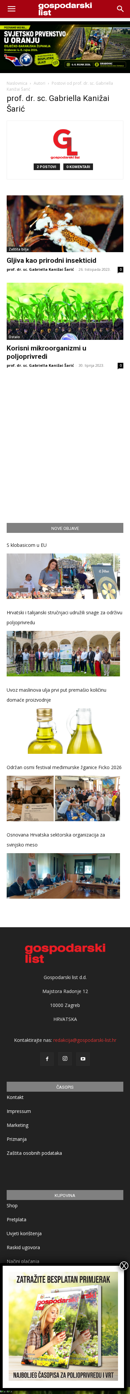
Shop (12, 1205)
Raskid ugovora (23, 1247)
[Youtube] (83, 1059)
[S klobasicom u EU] (63, 576)
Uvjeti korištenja (24, 1233)
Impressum (19, 1111)
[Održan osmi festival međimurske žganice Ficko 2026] (63, 798)
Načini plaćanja (23, 1261)
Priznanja (17, 1139)
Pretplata (16, 1219)
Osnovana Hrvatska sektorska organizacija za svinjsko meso (56, 840)
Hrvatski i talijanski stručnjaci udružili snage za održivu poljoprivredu (64, 617)
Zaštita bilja (19, 249)
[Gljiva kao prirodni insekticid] (65, 223)
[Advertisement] (65, 443)
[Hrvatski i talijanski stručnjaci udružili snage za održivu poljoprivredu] (63, 653)
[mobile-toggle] (11, 9)
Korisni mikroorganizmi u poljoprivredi (46, 352)
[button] (120, 9)
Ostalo (14, 337)
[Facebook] (47, 1059)
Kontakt (15, 1097)
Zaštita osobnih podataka (34, 1153)
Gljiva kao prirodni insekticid (51, 260)
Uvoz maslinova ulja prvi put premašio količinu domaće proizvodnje (56, 695)
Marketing (17, 1125)
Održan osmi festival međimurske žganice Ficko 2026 (64, 767)
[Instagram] (65, 1058)
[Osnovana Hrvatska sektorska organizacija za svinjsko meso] (63, 876)
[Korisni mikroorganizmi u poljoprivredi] (65, 311)
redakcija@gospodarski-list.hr (84, 1040)
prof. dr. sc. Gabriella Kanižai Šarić (40, 269)
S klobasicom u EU (27, 545)
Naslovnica (17, 83)
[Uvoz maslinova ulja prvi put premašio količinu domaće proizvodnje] (63, 731)
